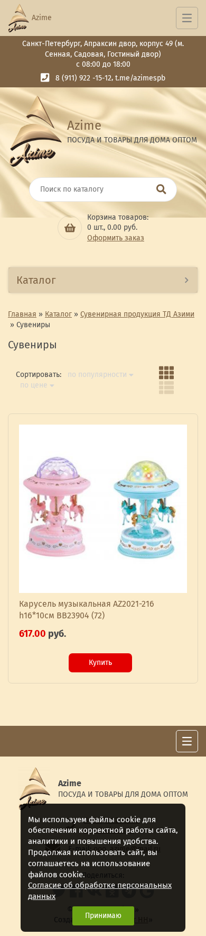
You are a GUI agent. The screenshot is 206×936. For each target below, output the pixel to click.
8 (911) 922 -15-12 (83, 78)
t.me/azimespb (140, 78)
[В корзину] (70, 227)
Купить (100, 662)
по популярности (97, 375)
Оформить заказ (115, 237)
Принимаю (103, 915)
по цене (34, 385)
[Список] (166, 387)
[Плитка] (166, 372)
